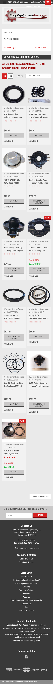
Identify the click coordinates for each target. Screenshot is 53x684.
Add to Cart (14, 135)
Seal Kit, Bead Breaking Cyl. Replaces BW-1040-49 (13, 386)
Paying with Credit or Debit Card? (26, 580)
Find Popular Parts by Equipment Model (26, 600)
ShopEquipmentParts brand (14, 108)
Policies (26, 594)
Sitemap (33, 682)
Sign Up (37, 6)
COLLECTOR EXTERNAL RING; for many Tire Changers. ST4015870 (38, 251)
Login (28, 6)
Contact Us (26, 604)
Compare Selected (40, 497)
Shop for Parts (26, 577)
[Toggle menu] (4, 4)
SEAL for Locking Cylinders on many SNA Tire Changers (13, 117)
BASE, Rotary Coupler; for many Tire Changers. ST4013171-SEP (14, 251)
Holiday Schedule (26, 611)
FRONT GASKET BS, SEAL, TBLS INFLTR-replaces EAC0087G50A (13, 183)
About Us (26, 597)
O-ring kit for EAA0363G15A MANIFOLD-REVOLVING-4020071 (39, 318)
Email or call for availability (39, 202)
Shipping (26, 587)
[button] (26, 47)
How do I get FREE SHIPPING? (26, 583)
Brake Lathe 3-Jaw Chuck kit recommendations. (26, 625)
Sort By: (20, 76)
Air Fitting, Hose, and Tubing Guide (26, 640)
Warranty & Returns (26, 590)
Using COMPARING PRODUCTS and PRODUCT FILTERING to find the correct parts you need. (26, 635)
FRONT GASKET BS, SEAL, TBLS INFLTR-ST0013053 (12, 318)
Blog (26, 607)
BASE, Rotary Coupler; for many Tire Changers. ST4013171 (39, 386)
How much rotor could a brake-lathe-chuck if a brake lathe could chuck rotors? (26, 629)
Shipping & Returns (26, 562)
